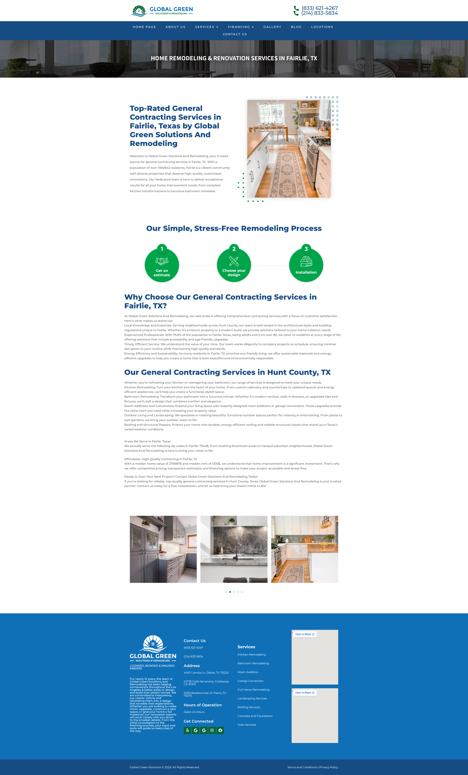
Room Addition (248, 672)
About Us (176, 27)
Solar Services (247, 724)
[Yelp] (187, 730)
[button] (226, 592)
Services (204, 27)
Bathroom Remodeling (253, 663)
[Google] (195, 730)
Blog (296, 27)
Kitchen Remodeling (252, 654)
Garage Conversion (250, 681)
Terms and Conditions (302, 767)
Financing (239, 27)
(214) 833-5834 (193, 656)
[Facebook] (220, 730)
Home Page (144, 27)
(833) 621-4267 (193, 647)
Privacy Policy (328, 767)
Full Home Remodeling (253, 689)
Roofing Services (249, 707)
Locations (322, 27)
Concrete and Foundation (255, 716)
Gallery (273, 27)
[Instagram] (212, 730)
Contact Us (235, 34)
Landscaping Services (252, 698)
